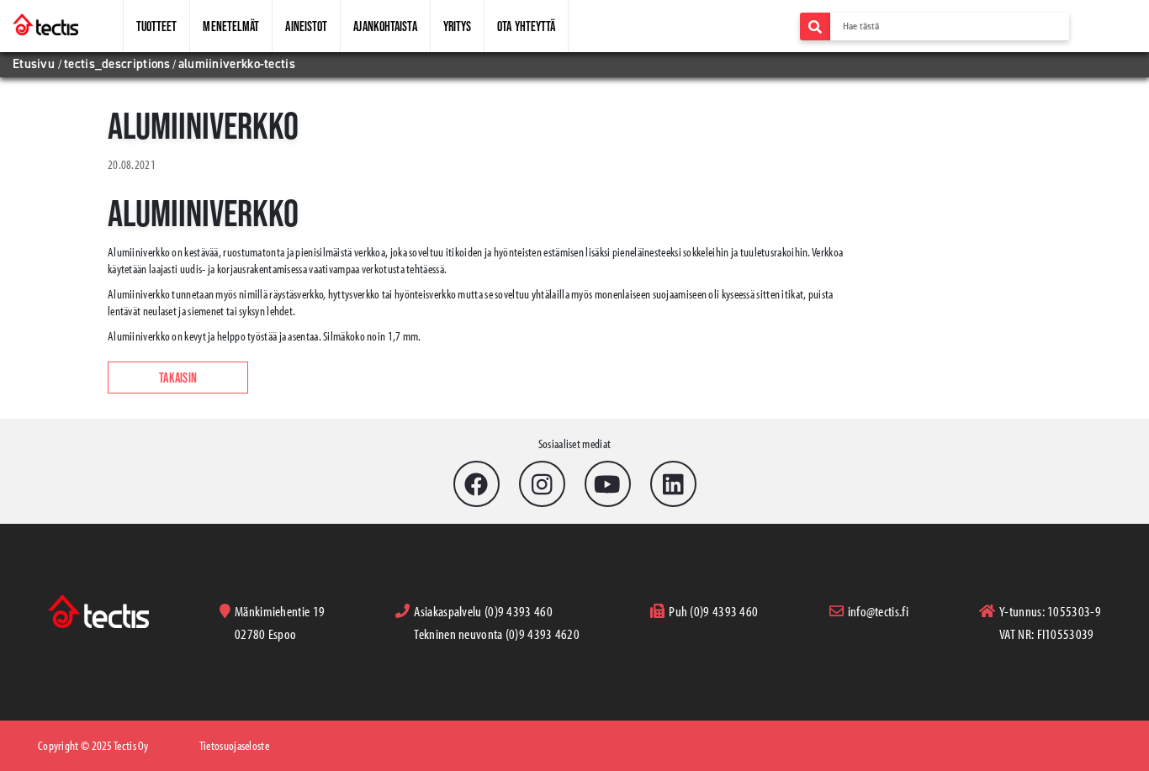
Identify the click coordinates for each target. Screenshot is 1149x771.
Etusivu (35, 63)
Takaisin (178, 377)
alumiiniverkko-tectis (236, 63)
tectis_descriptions (117, 63)
